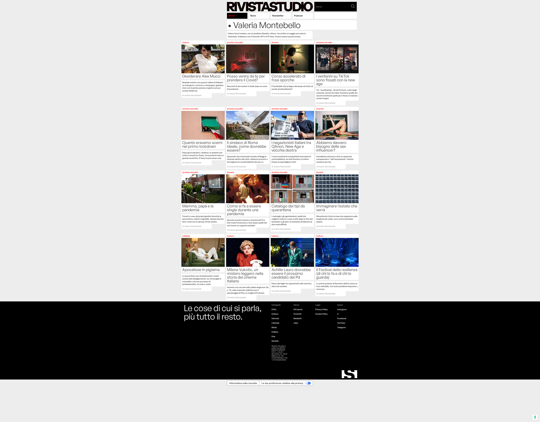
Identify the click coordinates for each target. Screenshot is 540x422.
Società (275, 341)
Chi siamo (297, 309)
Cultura (275, 314)
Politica (275, 332)
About (231, 15)
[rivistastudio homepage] (270, 7)
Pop (273, 336)
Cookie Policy (321, 314)
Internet (275, 318)
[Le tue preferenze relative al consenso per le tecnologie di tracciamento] (535, 417)
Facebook (341, 318)
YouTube (341, 323)
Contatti (297, 314)
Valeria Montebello (192, 95)
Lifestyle (275, 323)
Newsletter (278, 15)
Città (274, 309)
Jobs (295, 323)
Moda (274, 327)
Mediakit (297, 318)
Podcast (298, 15)
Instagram (342, 309)
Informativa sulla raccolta (243, 383)
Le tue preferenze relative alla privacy (282, 383)
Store (253, 15)
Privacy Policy (321, 309)
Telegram (341, 327)
